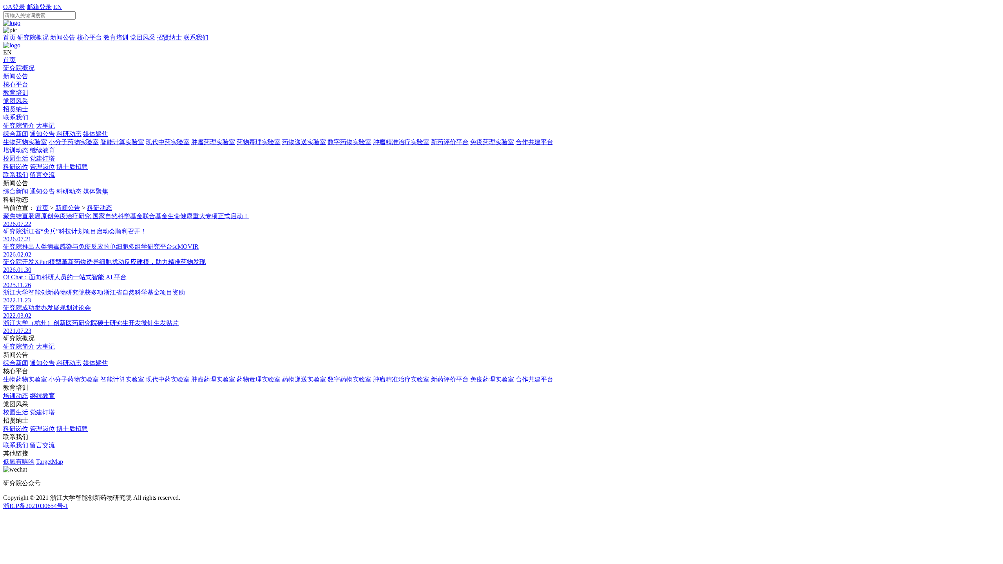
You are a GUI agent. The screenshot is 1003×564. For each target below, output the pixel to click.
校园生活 (15, 158)
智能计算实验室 (122, 142)
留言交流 (42, 175)
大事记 (45, 125)
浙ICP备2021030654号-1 (35, 506)
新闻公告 (62, 37)
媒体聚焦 (95, 133)
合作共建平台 (534, 142)
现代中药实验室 (168, 142)
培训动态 (15, 150)
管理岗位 (42, 166)
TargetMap (49, 461)
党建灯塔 (42, 158)
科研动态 (68, 133)
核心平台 (89, 37)
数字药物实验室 (349, 142)
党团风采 (142, 37)
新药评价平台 (450, 142)
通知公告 (42, 133)
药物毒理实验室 (259, 142)
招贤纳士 (169, 37)
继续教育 (42, 150)
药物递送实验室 (304, 142)
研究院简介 (18, 125)
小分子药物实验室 (74, 142)
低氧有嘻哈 (18, 461)
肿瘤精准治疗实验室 (401, 142)
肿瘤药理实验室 (213, 142)
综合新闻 (15, 133)
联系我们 (195, 37)
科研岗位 (15, 166)
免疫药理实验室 (492, 142)
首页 (9, 37)
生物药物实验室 (25, 142)
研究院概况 (33, 37)
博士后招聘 (72, 166)
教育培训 (116, 37)
